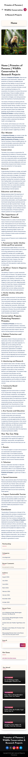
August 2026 (5, 577)
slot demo (4, 658)
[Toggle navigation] (2, 9)
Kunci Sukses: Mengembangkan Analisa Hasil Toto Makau (12, 618)
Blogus (21, 753)
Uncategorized (6, 557)
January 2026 (6, 595)
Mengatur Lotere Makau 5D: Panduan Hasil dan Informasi (13, 628)
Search (4, 640)
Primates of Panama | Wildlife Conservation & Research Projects (13, 10)
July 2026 (5, 580)
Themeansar (14, 755)
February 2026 (6, 591)
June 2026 (5, 584)
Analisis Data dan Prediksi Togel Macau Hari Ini (13, 623)
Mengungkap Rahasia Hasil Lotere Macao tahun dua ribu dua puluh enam (13, 633)
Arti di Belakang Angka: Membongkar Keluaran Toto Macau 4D (12, 613)
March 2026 (5, 587)
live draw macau (12, 658)
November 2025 (6, 598)
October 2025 (6, 602)
